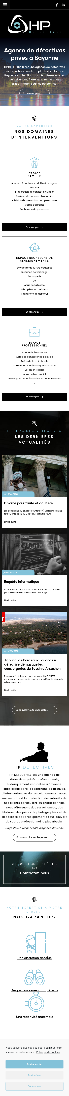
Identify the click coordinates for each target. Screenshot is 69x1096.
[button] (34, 93)
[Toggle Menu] (5, 4)
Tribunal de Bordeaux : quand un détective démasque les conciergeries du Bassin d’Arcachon (32, 664)
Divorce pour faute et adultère (28, 503)
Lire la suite (10, 521)
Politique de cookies (48, 1052)
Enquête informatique (21, 581)
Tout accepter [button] (34, 1064)
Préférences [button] (34, 1086)
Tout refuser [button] (35, 1075)
